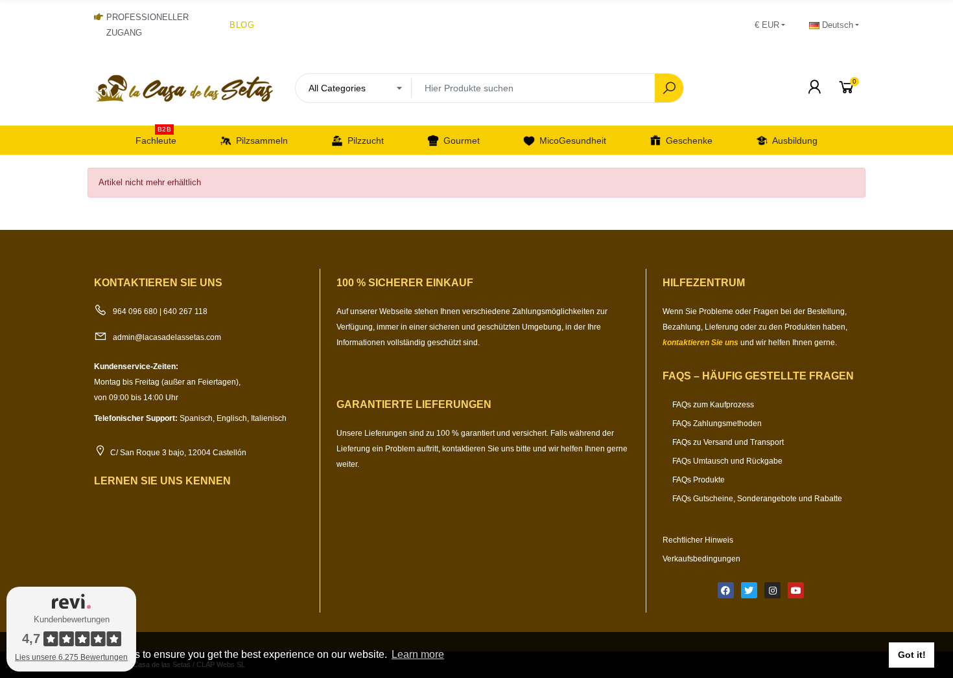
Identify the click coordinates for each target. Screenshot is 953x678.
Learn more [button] (418, 654)
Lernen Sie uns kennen (162, 480)
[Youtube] (796, 590)
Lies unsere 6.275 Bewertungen (71, 657)
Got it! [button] (912, 655)
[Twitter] (749, 590)
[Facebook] (726, 590)
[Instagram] (772, 590)
